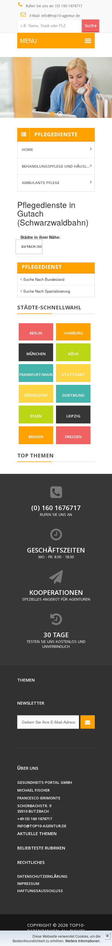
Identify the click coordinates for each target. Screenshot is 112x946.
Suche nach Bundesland (43, 279)
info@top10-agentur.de (41, 826)
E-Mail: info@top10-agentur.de (54, 16)
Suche (90, 26)
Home (27, 150)
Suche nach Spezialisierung (46, 291)
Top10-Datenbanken (56, 928)
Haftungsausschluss (40, 891)
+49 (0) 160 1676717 (34, 819)
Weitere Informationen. (83, 940)
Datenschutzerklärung (42, 877)
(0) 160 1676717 (56, 509)
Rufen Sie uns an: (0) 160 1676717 (53, 6)
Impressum (28, 884)
